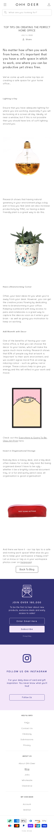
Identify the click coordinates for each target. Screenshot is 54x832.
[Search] (5, 12)
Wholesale (27, 780)
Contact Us (27, 728)
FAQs (27, 722)
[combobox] (27, 12)
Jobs (27, 774)
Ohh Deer (29, 831)
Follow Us (27, 697)
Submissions (27, 739)
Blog (27, 769)
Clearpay (27, 734)
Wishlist (27, 809)
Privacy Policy (27, 636)
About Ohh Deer (27, 763)
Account (27, 804)
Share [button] (29, 39)
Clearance (27, 786)
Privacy (27, 745)
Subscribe (27, 629)
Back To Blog (27, 569)
